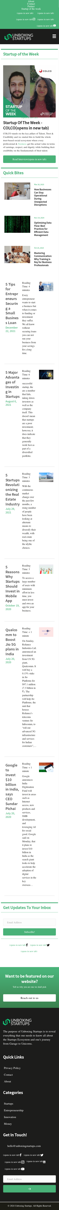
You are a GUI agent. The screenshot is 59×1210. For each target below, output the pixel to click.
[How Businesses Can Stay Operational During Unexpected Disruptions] (17, 191)
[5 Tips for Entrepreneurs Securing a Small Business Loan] (46, 285)
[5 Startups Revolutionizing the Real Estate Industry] (46, 476)
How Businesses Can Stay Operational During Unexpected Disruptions (42, 197)
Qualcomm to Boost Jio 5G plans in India (12, 641)
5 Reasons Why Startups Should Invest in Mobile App (13, 583)
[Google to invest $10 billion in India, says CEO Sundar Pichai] (46, 767)
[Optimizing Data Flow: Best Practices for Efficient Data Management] (17, 224)
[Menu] (54, 37)
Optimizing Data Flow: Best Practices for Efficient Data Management (42, 228)
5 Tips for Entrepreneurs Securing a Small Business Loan (12, 303)
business (22, 143)
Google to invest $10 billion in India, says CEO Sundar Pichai (12, 786)
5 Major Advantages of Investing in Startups (13, 384)
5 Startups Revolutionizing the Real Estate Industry (13, 489)
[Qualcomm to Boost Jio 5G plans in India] (46, 631)
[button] (29, 931)
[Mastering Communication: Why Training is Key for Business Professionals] (17, 254)
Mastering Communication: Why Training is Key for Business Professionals (43, 259)
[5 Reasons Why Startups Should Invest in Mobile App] (46, 568)
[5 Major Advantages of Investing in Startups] (46, 374)
